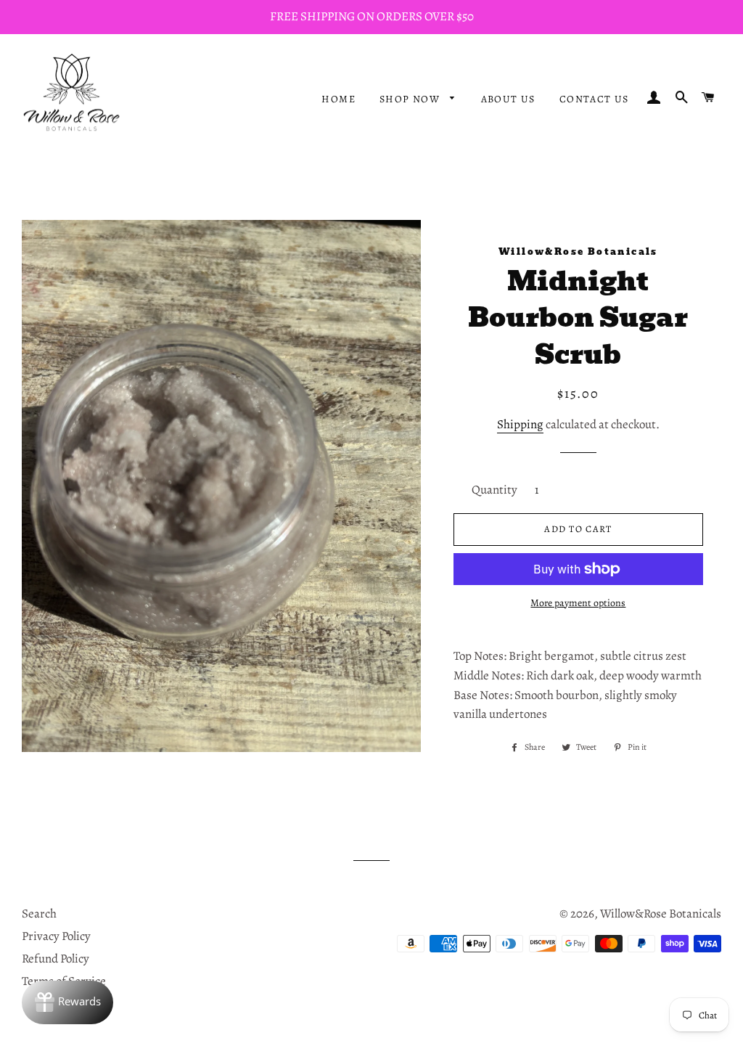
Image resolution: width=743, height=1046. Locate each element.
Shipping (520, 424)
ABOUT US (508, 99)
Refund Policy (55, 958)
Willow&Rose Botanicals (660, 913)
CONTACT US (594, 99)
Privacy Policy (56, 936)
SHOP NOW (411, 99)
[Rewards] (67, 1002)
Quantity (494, 489)
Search (39, 913)
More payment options (577, 603)
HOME (338, 99)
